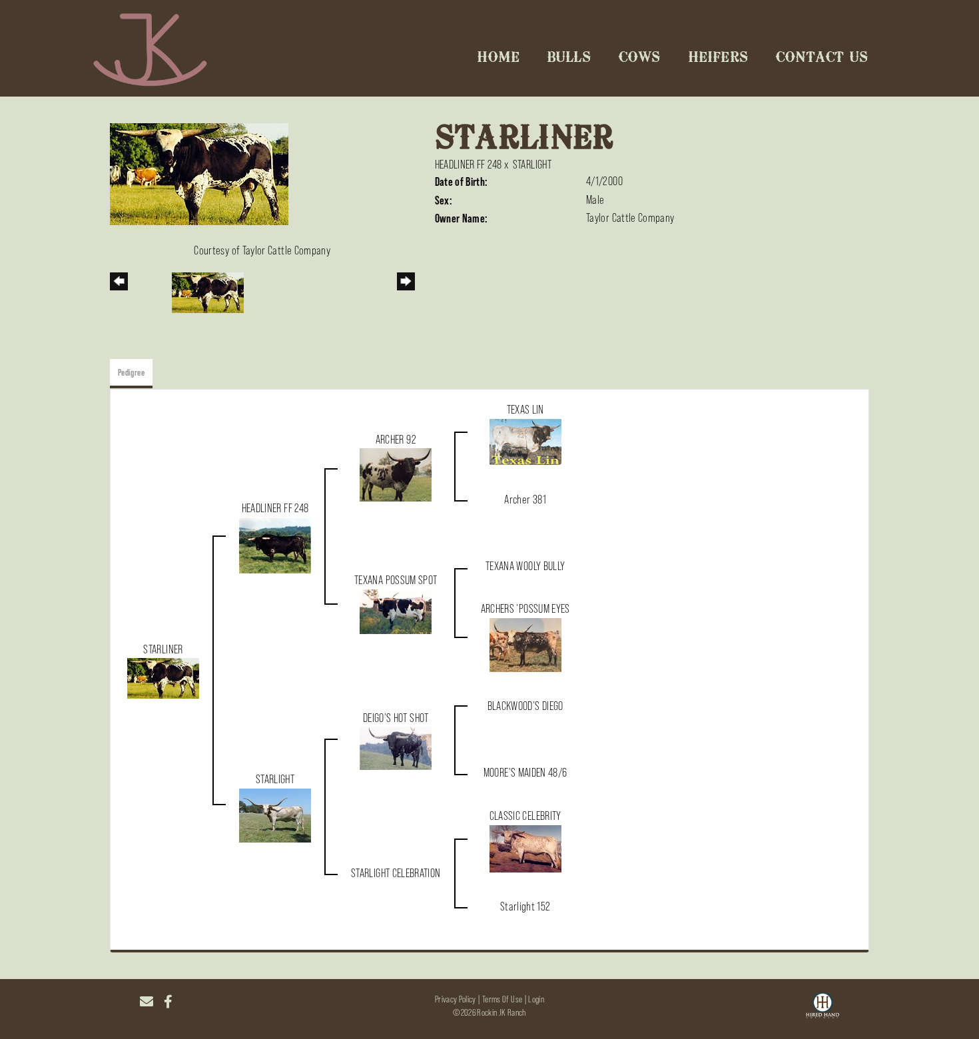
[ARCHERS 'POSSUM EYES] (525, 644)
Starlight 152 (525, 906)
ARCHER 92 (396, 439)
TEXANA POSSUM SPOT (395, 580)
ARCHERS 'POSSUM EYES (525, 608)
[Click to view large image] (199, 173)
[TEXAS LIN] (525, 441)
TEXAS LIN (525, 409)
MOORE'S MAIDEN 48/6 (525, 772)
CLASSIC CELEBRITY (525, 816)
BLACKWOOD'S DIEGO (525, 706)
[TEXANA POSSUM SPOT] (396, 610)
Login (536, 999)
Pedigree (131, 372)
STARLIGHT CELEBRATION (396, 873)
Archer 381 (525, 499)
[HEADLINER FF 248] (275, 544)
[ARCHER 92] (396, 474)
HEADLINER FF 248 (468, 164)
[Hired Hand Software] (822, 1007)
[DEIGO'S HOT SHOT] (396, 747)
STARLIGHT (532, 164)
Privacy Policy (455, 999)
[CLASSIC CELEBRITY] (525, 848)
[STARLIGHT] (275, 814)
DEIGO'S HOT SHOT (396, 718)
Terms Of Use (502, 999)
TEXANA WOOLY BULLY (525, 566)
